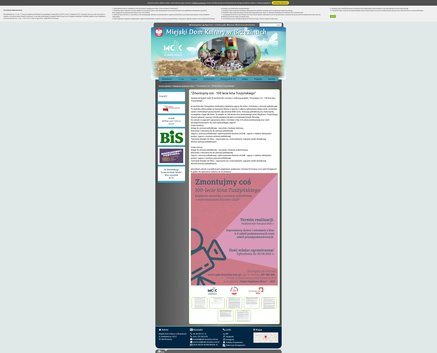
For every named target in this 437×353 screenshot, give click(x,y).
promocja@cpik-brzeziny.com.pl (206, 342)
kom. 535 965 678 (200, 336)
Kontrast (231, 25)
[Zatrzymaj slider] (228, 69)
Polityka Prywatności (234, 342)
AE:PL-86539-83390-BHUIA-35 (205, 345)
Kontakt (271, 79)
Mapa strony (208, 25)
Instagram (229, 339)
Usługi (245, 79)
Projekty (258, 79)
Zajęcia (193, 79)
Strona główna (196, 25)
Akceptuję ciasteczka (280, 3)
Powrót (163, 96)
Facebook (229, 337)
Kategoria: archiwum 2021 (183, 86)
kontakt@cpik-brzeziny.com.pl (205, 339)
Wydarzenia (208, 79)
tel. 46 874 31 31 (199, 334)
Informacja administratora (246, 25)
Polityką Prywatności (199, 3)
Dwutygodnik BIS (228, 79)
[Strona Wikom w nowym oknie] (160, 351)
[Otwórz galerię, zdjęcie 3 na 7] (234, 303)
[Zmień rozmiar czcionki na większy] (223, 25)
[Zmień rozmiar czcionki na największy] (225, 25)
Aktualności (167, 79)
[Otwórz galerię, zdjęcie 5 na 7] (269, 303)
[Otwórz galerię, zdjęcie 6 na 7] (225, 315)
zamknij (333, 16)
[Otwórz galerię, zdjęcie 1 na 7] (199, 303)
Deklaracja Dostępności (235, 345)
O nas (181, 79)
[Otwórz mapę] (265, 337)
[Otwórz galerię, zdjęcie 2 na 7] (217, 303)
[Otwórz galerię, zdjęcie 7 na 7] (243, 315)
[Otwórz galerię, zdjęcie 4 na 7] (251, 303)
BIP (226, 334)
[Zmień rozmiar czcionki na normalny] (221, 25)
